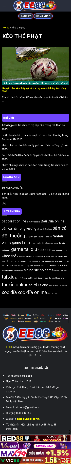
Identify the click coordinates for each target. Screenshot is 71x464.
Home (5, 27)
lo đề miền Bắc (23, 257)
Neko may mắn (60, 261)
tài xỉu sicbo (38, 285)
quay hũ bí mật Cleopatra (46, 265)
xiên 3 (51, 286)
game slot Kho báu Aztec (43, 243)
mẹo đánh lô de (34, 261)
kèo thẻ (10, 256)
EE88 (9, 347)
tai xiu (8, 277)
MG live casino (57, 257)
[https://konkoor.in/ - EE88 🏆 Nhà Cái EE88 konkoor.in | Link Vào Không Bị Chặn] (35, 5)
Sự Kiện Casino (10, 187)
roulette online (7, 271)
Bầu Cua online (52, 221)
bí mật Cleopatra (33, 222)
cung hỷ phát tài (45, 237)
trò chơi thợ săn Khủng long (53, 278)
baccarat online (14, 221)
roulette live (62, 265)
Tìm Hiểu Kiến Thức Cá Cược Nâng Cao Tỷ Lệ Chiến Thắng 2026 (35, 196)
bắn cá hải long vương (19, 228)
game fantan (22, 242)
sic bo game (44, 270)
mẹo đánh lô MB (47, 261)
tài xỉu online (15, 284)
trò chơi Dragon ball (23, 278)
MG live (47, 257)
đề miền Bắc (52, 293)
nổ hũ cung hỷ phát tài (27, 265)
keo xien (44, 250)
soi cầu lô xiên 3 (60, 271)
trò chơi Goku (36, 278)
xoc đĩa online (32, 292)
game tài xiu (24, 249)
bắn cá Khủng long (44, 229)
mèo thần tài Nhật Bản (18, 261)
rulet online (18, 271)
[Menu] (4, 6)
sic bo (29, 270)
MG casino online (36, 257)
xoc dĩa (9, 292)
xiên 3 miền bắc (60, 286)
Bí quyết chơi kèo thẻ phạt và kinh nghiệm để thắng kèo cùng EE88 (34, 89)
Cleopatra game (32, 237)
